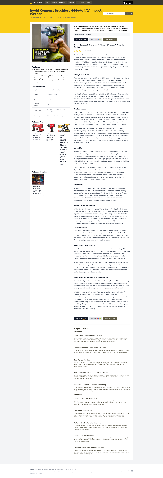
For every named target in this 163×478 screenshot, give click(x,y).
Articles (88, 2)
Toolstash (38, 469)
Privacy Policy (59, 469)
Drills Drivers (58, 17)
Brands (54, 2)
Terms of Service (71, 469)
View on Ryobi (110, 39)
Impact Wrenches (70, 17)
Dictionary (62, 2)
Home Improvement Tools (38, 17)
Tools (47, 2)
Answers (71, 2)
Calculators (80, 2)
